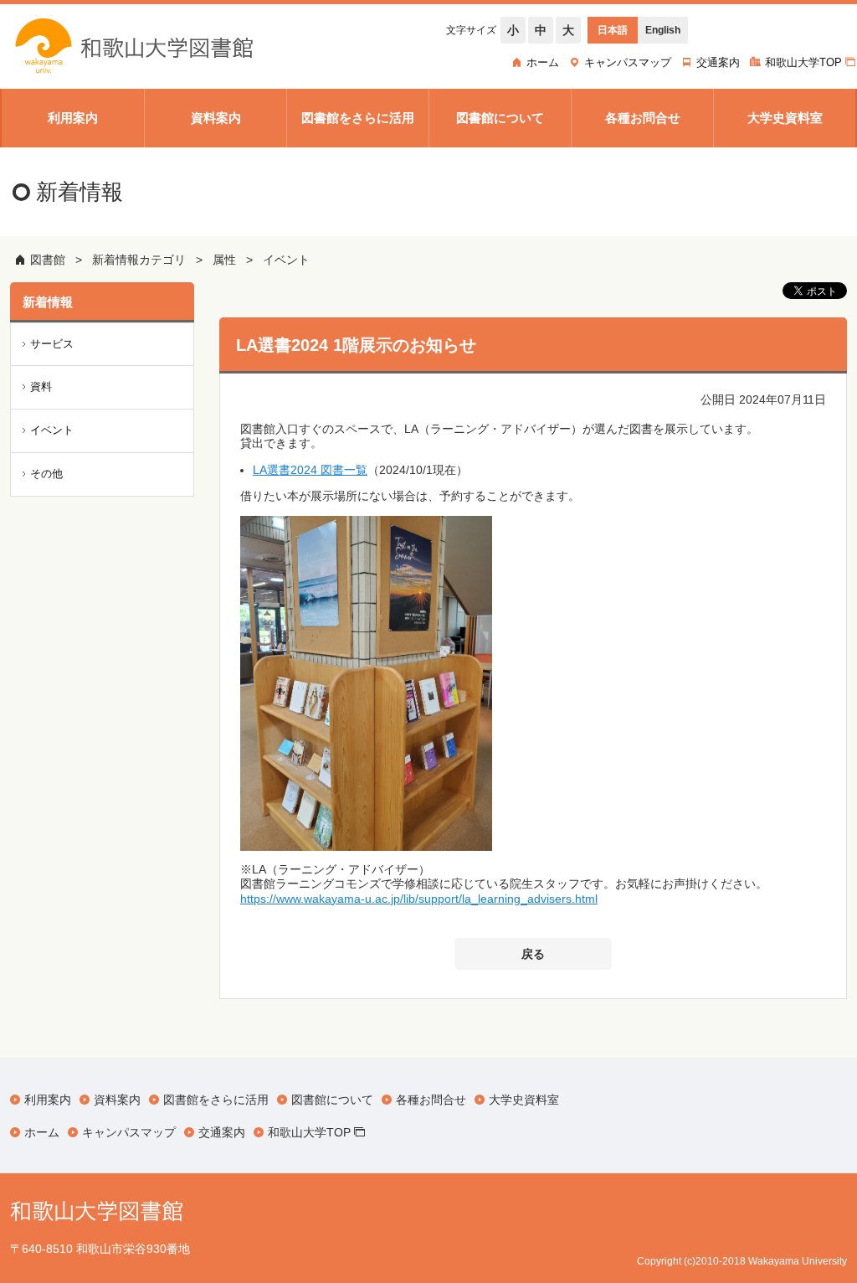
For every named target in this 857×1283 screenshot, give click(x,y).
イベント (286, 259)
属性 (224, 259)
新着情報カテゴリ (139, 259)
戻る (533, 954)
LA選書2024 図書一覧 (310, 470)
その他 (46, 473)
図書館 (47, 259)
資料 (41, 386)
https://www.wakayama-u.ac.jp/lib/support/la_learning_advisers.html (419, 898)
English (662, 30)
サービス (52, 343)
